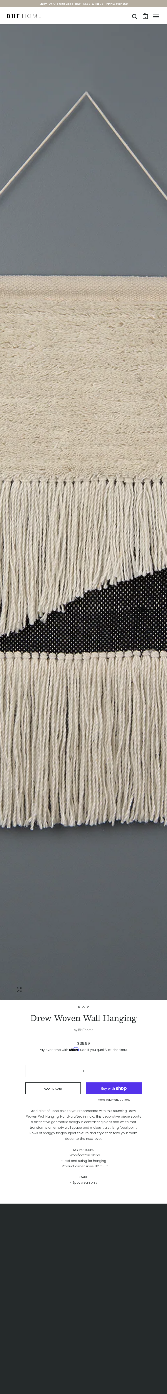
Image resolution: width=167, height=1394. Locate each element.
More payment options (114, 1100)
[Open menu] (156, 16)
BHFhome (86, 1029)
